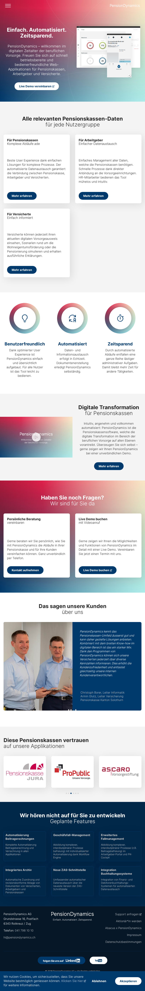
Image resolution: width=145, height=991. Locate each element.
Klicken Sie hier (72, 981)
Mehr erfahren (22, 196)
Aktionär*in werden (128, 921)
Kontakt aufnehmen (25, 570)
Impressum (134, 935)
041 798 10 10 (24, 930)
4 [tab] (75, 710)
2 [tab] (71, 710)
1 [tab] (68, 710)
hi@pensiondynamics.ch (19, 937)
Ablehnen (99, 981)
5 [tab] (75, 793)
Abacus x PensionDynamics (123, 928)
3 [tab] (73, 710)
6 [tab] (78, 793)
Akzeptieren (128, 981)
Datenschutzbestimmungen (123, 942)
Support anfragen (127, 914)
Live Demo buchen (96, 570)
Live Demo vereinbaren (35, 86)
